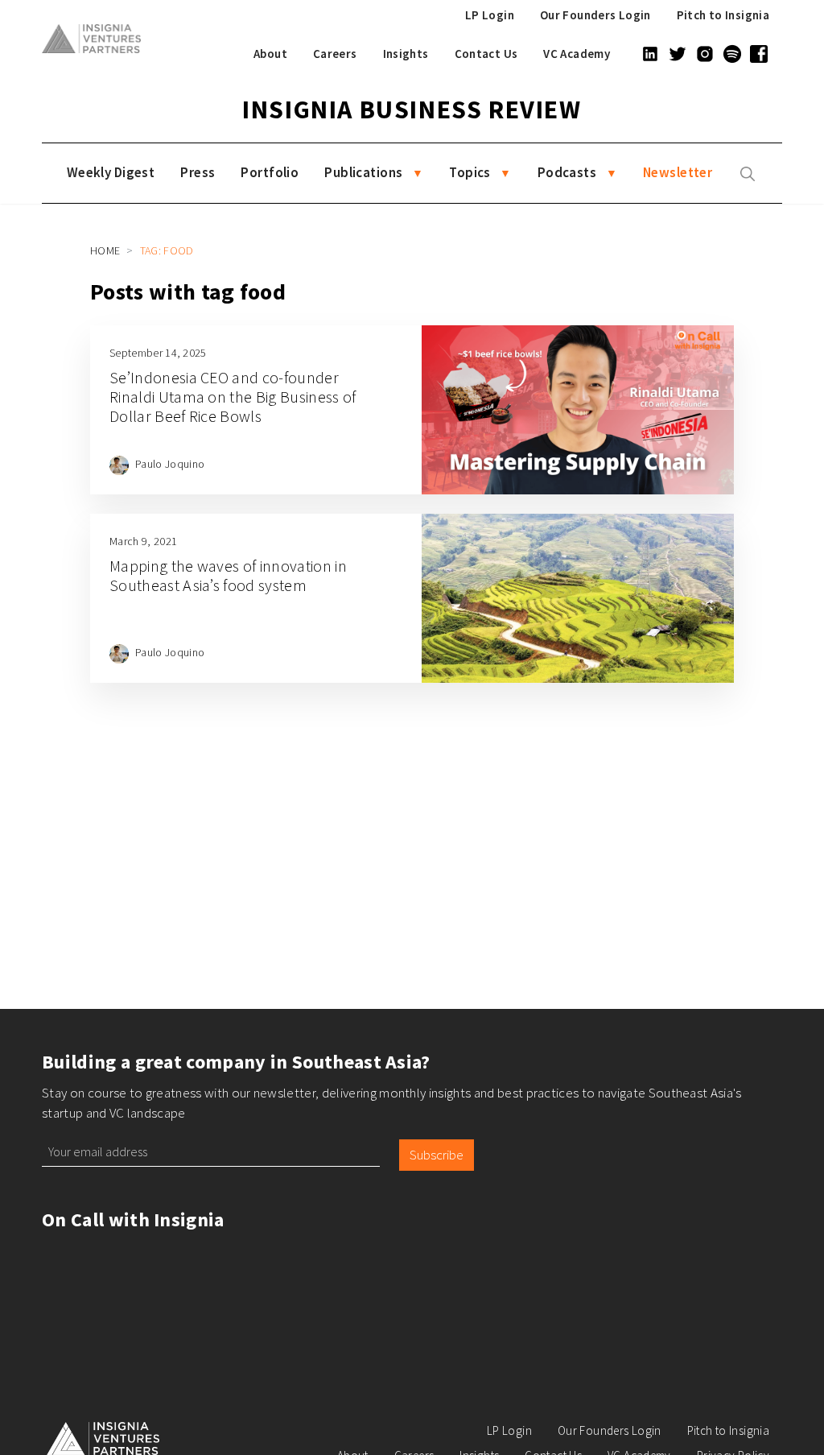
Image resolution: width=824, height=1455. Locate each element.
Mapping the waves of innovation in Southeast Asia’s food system (228, 575)
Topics (470, 172)
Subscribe (437, 1155)
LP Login (489, 15)
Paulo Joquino (169, 464)
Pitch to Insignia (723, 15)
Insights (406, 53)
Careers (335, 53)
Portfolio (270, 172)
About (270, 53)
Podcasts (567, 172)
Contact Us (486, 53)
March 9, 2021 (143, 541)
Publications (363, 172)
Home (105, 250)
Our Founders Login (595, 15)
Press (197, 172)
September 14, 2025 (158, 352)
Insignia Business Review (411, 109)
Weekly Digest (111, 172)
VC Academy (576, 53)
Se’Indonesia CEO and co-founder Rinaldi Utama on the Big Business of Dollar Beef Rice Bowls (232, 396)
